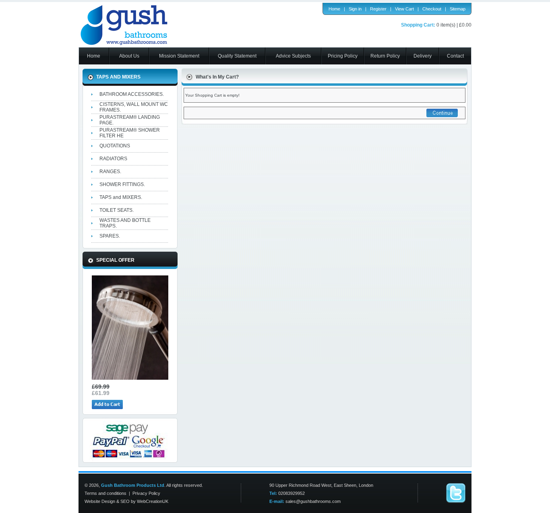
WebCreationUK (152, 501)
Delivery (423, 56)
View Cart (404, 8)
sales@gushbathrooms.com (313, 501)
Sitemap (457, 8)
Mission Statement (179, 56)
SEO (125, 501)
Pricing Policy (343, 56)
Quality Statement (237, 56)
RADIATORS (113, 158)
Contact (455, 56)
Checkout (431, 8)
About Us (129, 56)
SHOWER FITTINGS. (122, 184)
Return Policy (385, 56)
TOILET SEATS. (116, 210)
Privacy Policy (146, 493)
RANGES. (110, 171)
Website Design (100, 501)
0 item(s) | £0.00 (453, 25)
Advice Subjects (293, 56)
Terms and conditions (105, 493)
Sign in (355, 8)
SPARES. (109, 236)
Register (378, 8)
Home (334, 8)
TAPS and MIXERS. (120, 197)
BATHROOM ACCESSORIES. (131, 94)
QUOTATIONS (114, 146)
